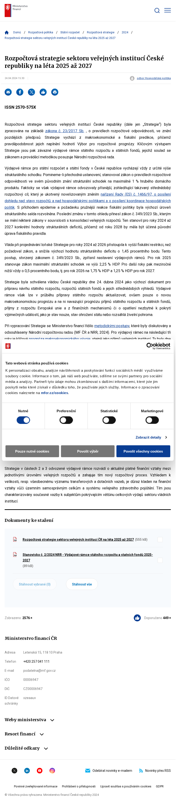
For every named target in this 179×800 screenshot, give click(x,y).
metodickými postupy (111, 326)
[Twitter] (31, 92)
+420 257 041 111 (36, 661)
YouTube (39, 770)
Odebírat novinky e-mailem (112, 770)
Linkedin (27, 770)
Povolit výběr (88, 451)
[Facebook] (19, 92)
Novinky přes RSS (158, 770)
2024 (125, 32)
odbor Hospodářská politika (154, 78)
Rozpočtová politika (40, 32)
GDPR (160, 786)
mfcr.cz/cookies (54, 393)
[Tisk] (54, 92)
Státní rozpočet (70, 32)
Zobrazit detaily (148, 437)
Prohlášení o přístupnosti (79, 786)
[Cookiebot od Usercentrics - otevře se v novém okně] (149, 346)
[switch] (66, 420)
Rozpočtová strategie (100, 32)
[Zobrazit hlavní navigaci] (167, 10)
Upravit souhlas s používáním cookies (125, 786)
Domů (17, 32)
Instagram (52, 770)
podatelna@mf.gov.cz (39, 670)
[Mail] (8, 92)
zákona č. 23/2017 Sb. (64, 131)
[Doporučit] (43, 92)
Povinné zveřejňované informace (35, 786)
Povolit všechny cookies (143, 451)
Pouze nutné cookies (32, 451)
